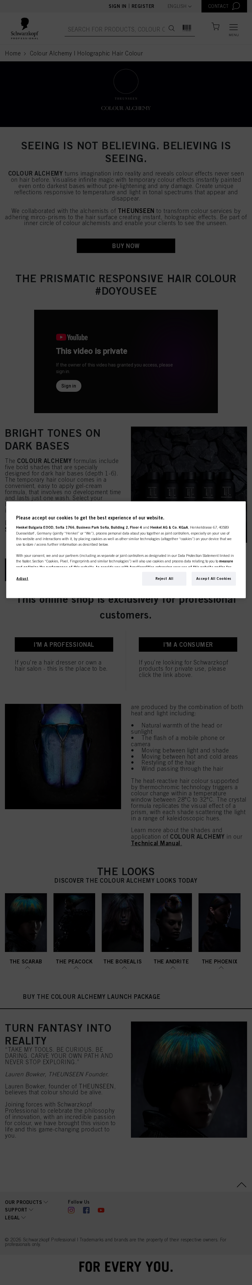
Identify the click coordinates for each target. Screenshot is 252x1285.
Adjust (22, 578)
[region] (126, 549)
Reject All (165, 578)
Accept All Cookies (213, 578)
